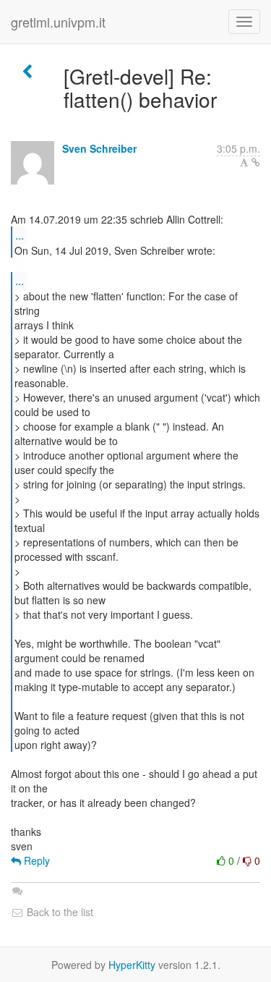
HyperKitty (131, 964)
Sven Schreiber (99, 148)
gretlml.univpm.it (58, 21)
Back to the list (58, 912)
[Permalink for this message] (255, 162)
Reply (35, 860)
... (19, 235)
